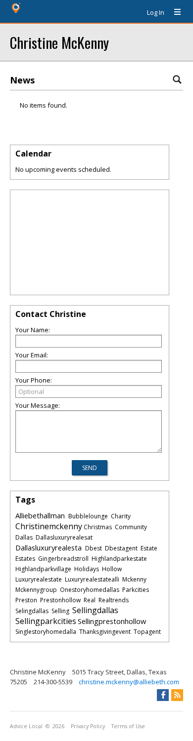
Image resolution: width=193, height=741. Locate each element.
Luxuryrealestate (38, 579)
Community (131, 527)
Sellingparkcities (45, 621)
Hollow (112, 569)
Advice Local (26, 726)
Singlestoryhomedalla (45, 631)
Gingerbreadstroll (63, 558)
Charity (121, 516)
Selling (60, 611)
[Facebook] (163, 695)
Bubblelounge (88, 516)
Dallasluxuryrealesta (48, 547)
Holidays (86, 569)
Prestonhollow (60, 600)
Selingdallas (31, 611)
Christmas (98, 527)
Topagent (147, 631)
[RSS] (177, 695)
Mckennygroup (36, 589)
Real (90, 600)
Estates (25, 558)
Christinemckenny (48, 526)
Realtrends (113, 600)
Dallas (24, 537)
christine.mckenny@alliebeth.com (129, 681)
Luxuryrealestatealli (92, 579)
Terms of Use (128, 726)
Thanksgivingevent (105, 631)
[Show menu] (173, 12)
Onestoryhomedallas (89, 589)
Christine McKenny (59, 42)
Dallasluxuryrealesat (64, 537)
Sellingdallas (95, 610)
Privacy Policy (88, 726)
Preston (26, 600)
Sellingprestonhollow (112, 621)
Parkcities (135, 589)
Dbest (93, 548)
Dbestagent (121, 548)
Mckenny (134, 579)
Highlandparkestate (119, 558)
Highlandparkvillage (43, 569)
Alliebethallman (40, 515)
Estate (149, 548)
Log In (155, 12)
